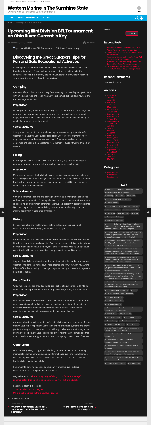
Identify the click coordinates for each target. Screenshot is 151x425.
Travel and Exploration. (115, 324)
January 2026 (112, 112)
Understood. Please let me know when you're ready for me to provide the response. (123, 352)
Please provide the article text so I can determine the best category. (120, 309)
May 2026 (111, 102)
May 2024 (111, 159)
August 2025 (112, 124)
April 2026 (111, 105)
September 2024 (113, 150)
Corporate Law (112, 203)
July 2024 (111, 154)
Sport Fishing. (126, 314)
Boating (46, 18)
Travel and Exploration (130, 321)
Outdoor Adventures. (115, 301)
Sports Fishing (112, 321)
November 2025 (113, 117)
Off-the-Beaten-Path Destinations (120, 294)
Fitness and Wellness (19, 398)
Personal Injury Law (114, 304)
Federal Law (124, 213)
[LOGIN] (141, 18)
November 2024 (113, 145)
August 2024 (112, 152)
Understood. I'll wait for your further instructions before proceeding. (119, 341)
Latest (139, 11)
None (135, 290)
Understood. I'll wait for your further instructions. (119, 335)
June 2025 (111, 128)
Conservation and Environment (119, 199)
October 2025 (112, 119)
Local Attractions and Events (117, 290)
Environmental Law (132, 210)
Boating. (120, 196)
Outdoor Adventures (115, 297)
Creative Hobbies (113, 210)
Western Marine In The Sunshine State (48, 8)
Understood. (133, 324)
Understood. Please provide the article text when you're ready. (122, 358)
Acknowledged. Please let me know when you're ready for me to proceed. (122, 191)
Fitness (20, 18)
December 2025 (113, 114)
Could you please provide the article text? (123, 206)
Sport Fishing (32, 18)
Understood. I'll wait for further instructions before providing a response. (122, 329)
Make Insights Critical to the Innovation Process (35, 393)
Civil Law (131, 196)
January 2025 (112, 140)
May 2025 (111, 131)
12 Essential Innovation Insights (28, 389)
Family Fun (111, 213)
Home (11, 18)
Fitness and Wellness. (115, 220)
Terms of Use (21, 2)
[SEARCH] (136, 18)
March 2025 (111, 135)
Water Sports (135, 363)
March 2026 (111, 107)
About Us (11, 2)
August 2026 (112, 95)
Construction (112, 175)
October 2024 (112, 147)
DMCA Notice (45, 2)
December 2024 (113, 143)
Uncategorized (112, 177)
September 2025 (113, 121)
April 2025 (111, 133)
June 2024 (111, 157)
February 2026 (112, 109)
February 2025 (112, 138)
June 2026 (111, 100)
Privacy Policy (33, 2)
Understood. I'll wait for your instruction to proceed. (121, 347)
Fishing (135, 213)
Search (107, 29)
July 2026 (111, 98)
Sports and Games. (133, 317)
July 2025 (111, 126)
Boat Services (112, 172)
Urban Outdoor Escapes (116, 363)
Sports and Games (114, 317)
